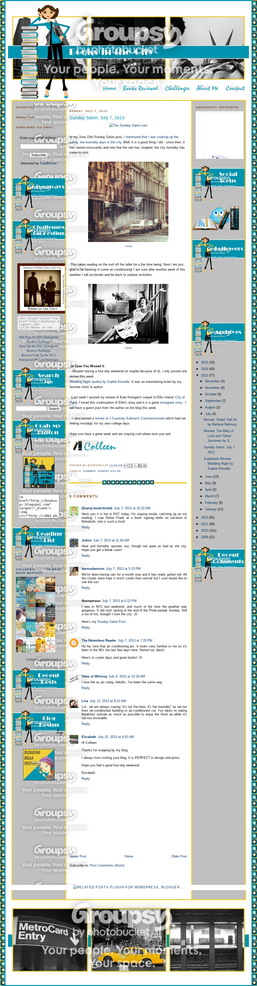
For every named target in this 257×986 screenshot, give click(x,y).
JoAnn (87, 540)
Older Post (179, 856)
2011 (205, 524)
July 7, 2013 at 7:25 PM (135, 640)
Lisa (85, 701)
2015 (205, 362)
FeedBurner (48, 163)
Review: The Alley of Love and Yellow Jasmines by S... (219, 436)
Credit (128, 246)
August (210, 407)
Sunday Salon (109, 471)
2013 (205, 375)
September (213, 401)
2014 (205, 369)
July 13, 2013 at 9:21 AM (108, 701)
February (212, 503)
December (213, 381)
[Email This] (125, 465)
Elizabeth (89, 737)
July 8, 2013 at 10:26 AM (127, 676)
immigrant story (170, 402)
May (208, 483)
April (209, 489)
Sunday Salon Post (111, 622)
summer (89, 471)
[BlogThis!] (130, 465)
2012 (205, 517)
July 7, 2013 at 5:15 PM (123, 569)
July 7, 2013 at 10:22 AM (132, 508)
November (213, 388)
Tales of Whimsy (94, 676)
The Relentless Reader (99, 640)
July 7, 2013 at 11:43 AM (111, 540)
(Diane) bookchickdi (97, 508)
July (208, 414)
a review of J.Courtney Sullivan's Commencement (129, 418)
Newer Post (78, 856)
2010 (205, 530)
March (210, 496)
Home (129, 856)
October (211, 394)
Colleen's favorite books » (43, 659)
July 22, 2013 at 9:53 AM (116, 737)
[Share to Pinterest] (144, 465)
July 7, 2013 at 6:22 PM (119, 601)
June (209, 476)
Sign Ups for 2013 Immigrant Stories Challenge (38, 348)
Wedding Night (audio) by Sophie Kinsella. (100, 382)
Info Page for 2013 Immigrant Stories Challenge (38, 339)
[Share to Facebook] (140, 465)
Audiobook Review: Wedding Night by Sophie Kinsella (218, 463)
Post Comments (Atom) (107, 865)
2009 (205, 537)
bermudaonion (93, 569)
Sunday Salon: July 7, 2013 (97, 117)
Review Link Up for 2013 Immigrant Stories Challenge (38, 357)
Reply (86, 527)
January (211, 509)
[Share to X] (135, 465)
